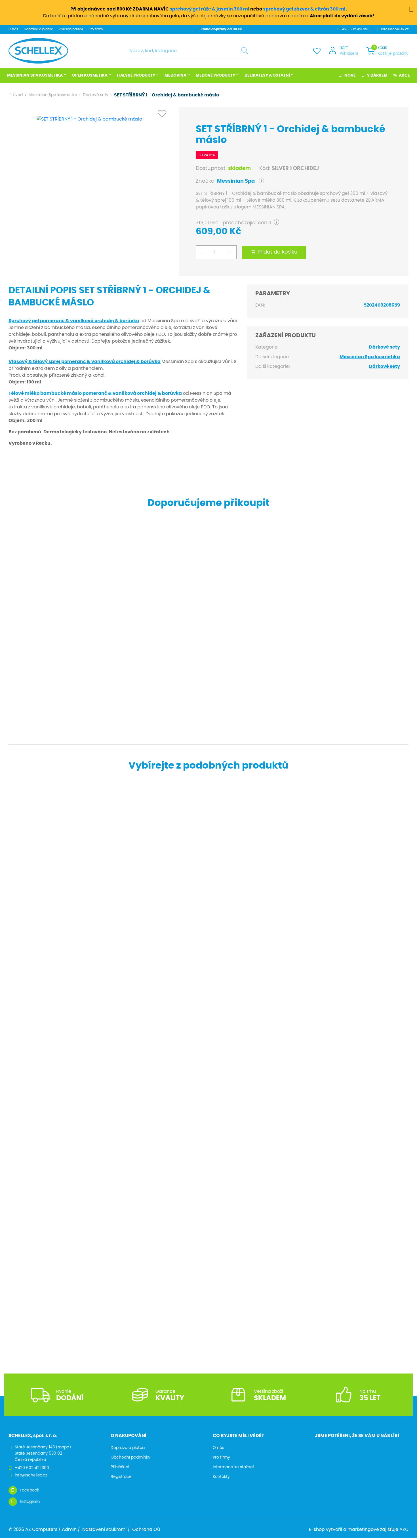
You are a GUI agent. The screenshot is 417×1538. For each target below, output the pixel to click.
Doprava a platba (38, 29)
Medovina (175, 75)
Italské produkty (136, 75)
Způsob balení (71, 29)
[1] (244, 51)
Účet (344, 48)
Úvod (18, 95)
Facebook (29, 1490)
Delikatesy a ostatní (267, 75)
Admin (69, 1529)
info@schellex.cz (394, 29)
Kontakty (221, 1477)
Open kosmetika (90, 75)
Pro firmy (96, 29)
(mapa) (63, 1447)
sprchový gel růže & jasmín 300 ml (209, 9)
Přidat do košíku (278, 252)
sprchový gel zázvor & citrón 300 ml (304, 9)
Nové (350, 75)
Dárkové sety (95, 95)
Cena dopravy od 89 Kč (221, 29)
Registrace (121, 1477)
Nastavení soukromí (104, 1529)
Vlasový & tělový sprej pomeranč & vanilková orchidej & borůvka (85, 361)
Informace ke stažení (233, 1467)
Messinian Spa (236, 181)
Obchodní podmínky (130, 1457)
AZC (403, 1529)
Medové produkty (215, 75)
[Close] (411, 8)
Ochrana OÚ (146, 1529)
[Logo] (38, 51)
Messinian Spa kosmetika (35, 75)
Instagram (30, 1502)
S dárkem (377, 75)
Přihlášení (349, 54)
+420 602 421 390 (355, 29)
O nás (13, 29)
